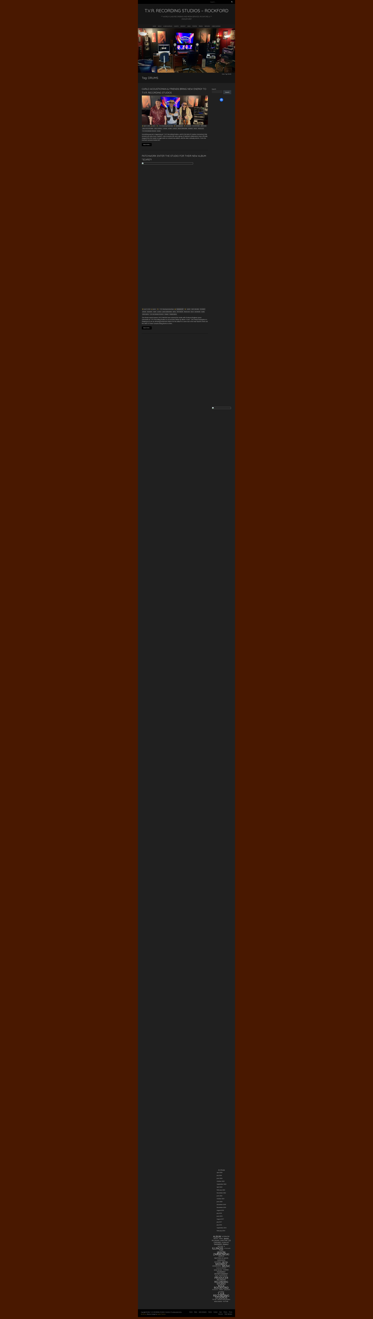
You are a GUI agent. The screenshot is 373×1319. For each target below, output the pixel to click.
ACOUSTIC (188, 126)
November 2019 (221, 1207)
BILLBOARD (216, 1240)
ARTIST (216, 1238)
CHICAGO (217, 1242)
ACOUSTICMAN (196, 126)
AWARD (221, 1238)
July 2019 (219, 1213)
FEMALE (225, 1244)
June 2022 (219, 1196)
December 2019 (221, 1204)
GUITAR (170, 128)
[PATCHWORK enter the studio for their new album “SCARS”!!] (167, 163)
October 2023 (220, 1181)
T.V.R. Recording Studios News (166, 126)
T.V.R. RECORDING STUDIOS (149, 131)
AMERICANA (203, 126)
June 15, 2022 (147, 309)
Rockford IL (215, 1289)
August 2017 (220, 1219)
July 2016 (219, 1225)
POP (216, 1276)
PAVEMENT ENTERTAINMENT (221, 1273)
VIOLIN (158, 131)
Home (154, 26)
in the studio (227, 1248)
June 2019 (219, 1216)
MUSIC (195, 128)
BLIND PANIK (223, 1240)
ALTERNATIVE (225, 1236)
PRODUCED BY (223, 1276)
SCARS (202, 311)
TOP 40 (214, 1299)
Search (214, 89)
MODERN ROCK (216, 1266)
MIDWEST (190, 128)
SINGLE (221, 1289)
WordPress (143, 1314)
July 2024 (219, 1175)
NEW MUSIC (218, 1270)
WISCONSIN (218, 1301)
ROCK (192, 311)
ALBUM (188, 309)
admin (153, 126)
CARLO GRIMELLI (158, 128)
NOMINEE (226, 1270)
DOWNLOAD (225, 1242)
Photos (194, 26)
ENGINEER (149, 311)
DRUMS (165, 128)
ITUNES (221, 1250)
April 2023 (219, 1187)
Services (207, 26)
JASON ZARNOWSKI (182, 128)
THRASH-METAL (173, 314)
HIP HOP (220, 1246)
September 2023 (221, 1184)
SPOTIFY (227, 1290)
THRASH (166, 314)
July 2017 (219, 1222)
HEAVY (154, 311)
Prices (201, 26)
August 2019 (220, 1210)
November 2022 (221, 1193)
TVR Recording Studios (223, 1299)
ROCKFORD (197, 311)
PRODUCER (201, 128)
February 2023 (221, 1190)
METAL (174, 311)
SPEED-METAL (145, 314)
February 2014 (221, 1231)
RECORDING (221, 1280)
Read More (146, 144)
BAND (226, 1238)
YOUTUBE (225, 1301)
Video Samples (216, 26)
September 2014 (221, 1228)
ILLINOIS (175, 128)
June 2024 (219, 1178)
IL (224, 1246)
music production (221, 1268)
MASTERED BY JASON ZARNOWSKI (221, 1259)
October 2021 (220, 1199)
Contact (183, 26)
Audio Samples (167, 26)
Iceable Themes (161, 1314)
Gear (188, 26)
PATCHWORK (180, 311)
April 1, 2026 (147, 126)
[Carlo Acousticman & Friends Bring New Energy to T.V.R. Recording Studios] (175, 96)
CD (229, 1240)
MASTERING (217, 1262)
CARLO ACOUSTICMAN (147, 128)
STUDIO (221, 1292)
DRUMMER (202, 309)
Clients (176, 26)
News (159, 26)
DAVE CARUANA (195, 309)
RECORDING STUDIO (221, 1283)
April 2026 (219, 1172)
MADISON (221, 1256)
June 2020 (219, 1201)
